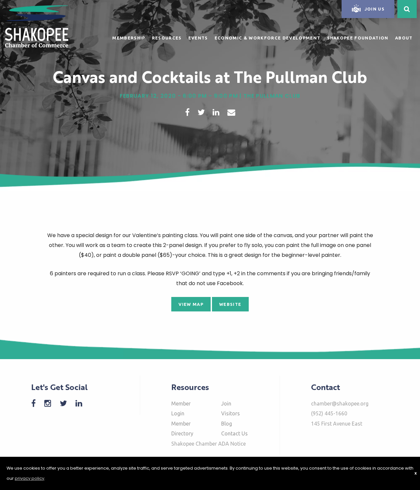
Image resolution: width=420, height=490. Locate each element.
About (404, 38)
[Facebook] (36, 403)
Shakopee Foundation (357, 38)
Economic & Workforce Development (268, 38)
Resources (167, 38)
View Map (190, 304)
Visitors (230, 413)
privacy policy (29, 478)
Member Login (181, 408)
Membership (128, 38)
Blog (226, 424)
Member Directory (182, 428)
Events (198, 38)
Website (230, 304)
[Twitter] (67, 403)
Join (226, 403)
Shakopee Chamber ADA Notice (208, 444)
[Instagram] (51, 403)
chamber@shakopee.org (339, 403)
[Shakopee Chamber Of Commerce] (36, 26)
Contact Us (234, 433)
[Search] (407, 9)
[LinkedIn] (82, 403)
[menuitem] (129, 37)
